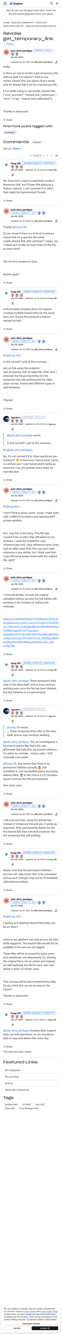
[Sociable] (17, 166)
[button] (6, 52)
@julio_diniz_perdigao (20, 435)
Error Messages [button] (29, 1108)
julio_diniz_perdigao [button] (21, 50)
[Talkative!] (17, 54)
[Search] (52, 3)
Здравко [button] (16, 417)
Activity (9, 1083)
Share (7, 120)
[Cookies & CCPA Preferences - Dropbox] (31, 1318)
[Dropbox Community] (16, 3)
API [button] (26, 1104)
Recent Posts (12, 1076)
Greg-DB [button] (16, 163)
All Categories (12, 1070)
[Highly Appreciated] (22, 166)
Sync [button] (40, 1104)
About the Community (17, 1089)
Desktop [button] (11, 1104)
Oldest (16, 148)
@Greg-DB (19, 227)
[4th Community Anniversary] (13, 166)
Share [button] (10, 1108)
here (27, 13)
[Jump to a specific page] (56, 155)
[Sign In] (57, 3)
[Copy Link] (56, 62)
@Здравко (13, 506)
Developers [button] (10, 132)
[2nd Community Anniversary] (13, 54)
